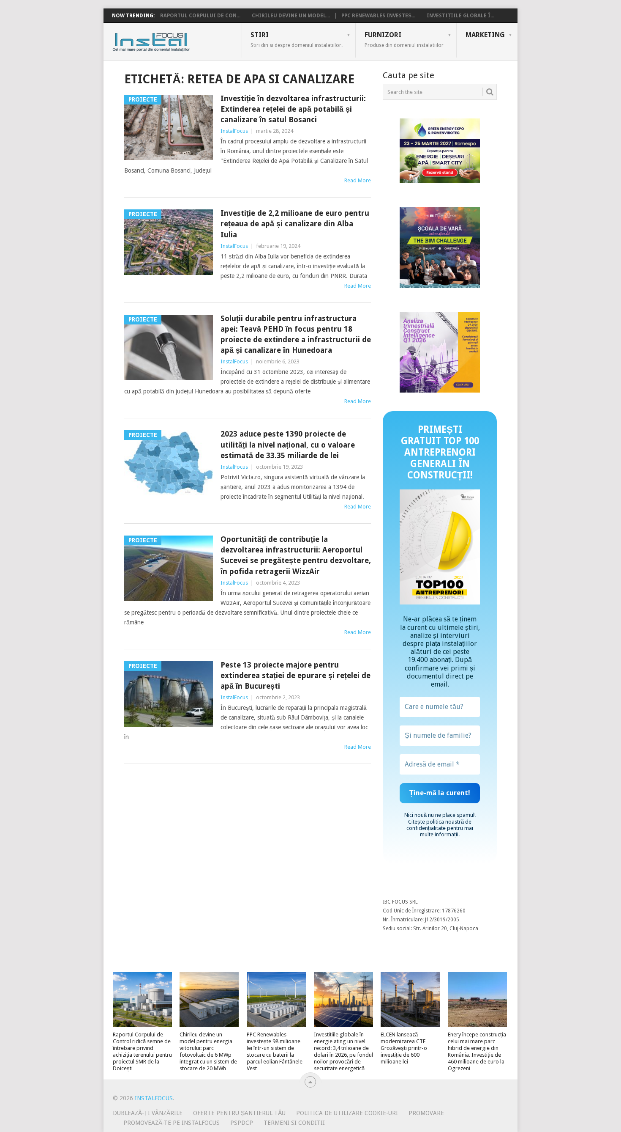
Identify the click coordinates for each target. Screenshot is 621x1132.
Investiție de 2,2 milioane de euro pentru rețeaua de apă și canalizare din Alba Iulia (295, 224)
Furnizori (404, 39)
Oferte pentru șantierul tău (239, 1113)
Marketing (485, 35)
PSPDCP (241, 1122)
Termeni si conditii (294, 1122)
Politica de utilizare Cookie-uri (347, 1113)
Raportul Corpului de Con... (200, 16)
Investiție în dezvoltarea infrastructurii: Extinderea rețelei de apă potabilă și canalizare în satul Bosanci (293, 109)
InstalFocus (170, 40)
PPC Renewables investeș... (378, 16)
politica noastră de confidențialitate (438, 825)
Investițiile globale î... (460, 16)
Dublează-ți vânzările (147, 1113)
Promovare (426, 1113)
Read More (357, 180)
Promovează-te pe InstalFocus (171, 1122)
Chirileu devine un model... (291, 16)
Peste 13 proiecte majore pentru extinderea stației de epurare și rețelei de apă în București (295, 675)
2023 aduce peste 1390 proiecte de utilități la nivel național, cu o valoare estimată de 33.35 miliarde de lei (288, 444)
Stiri (297, 39)
